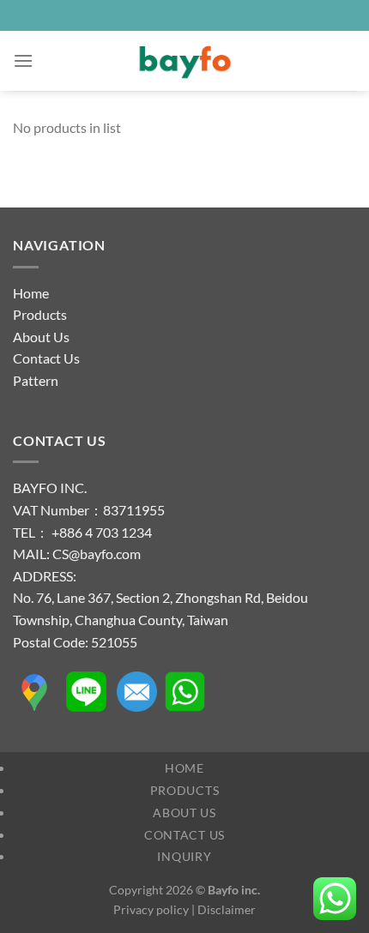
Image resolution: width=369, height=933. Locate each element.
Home (31, 293)
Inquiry (184, 856)
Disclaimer (226, 909)
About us (184, 812)
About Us (41, 336)
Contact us (184, 835)
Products (40, 314)
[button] (23, 60)
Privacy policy (151, 909)
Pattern (35, 380)
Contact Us (46, 358)
